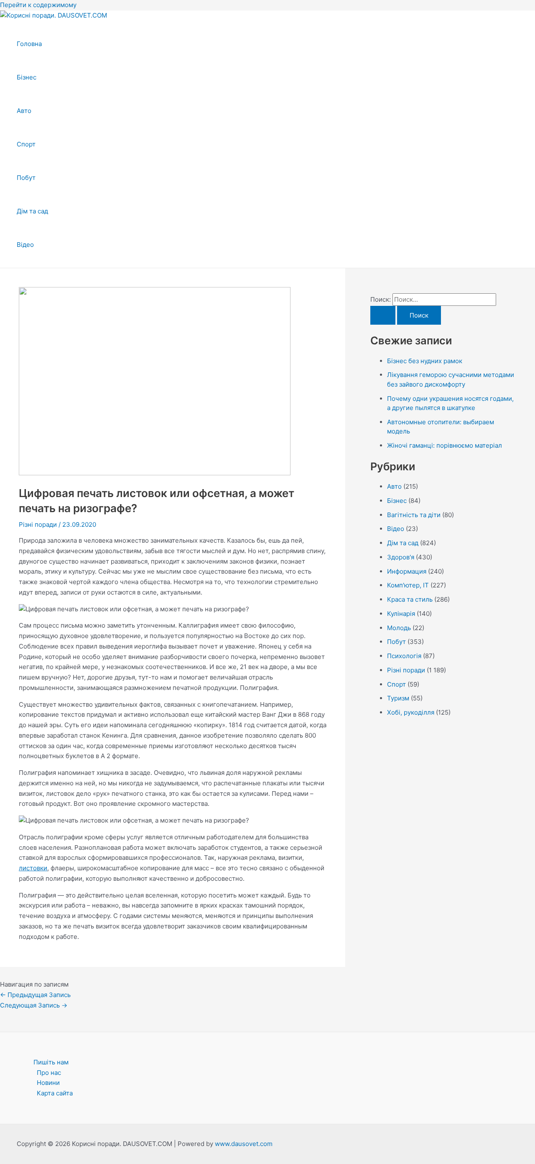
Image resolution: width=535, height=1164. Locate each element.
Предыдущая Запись (35, 995)
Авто (24, 111)
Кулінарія (401, 614)
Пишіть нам (51, 1062)
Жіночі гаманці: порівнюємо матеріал (444, 445)
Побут (26, 178)
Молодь (399, 628)
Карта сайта (55, 1093)
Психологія (404, 656)
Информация (406, 571)
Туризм (398, 698)
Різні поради (38, 524)
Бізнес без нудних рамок (424, 361)
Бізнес (26, 77)
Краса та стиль (410, 599)
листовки (33, 868)
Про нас (49, 1073)
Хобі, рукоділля (410, 712)
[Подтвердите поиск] (382, 315)
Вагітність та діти (414, 515)
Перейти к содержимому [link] (38, 5)
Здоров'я (400, 557)
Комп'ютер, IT (408, 585)
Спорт (26, 144)
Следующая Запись (33, 1005)
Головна (29, 44)
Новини (48, 1083)
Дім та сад (32, 211)
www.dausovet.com (244, 1144)
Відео (25, 245)
